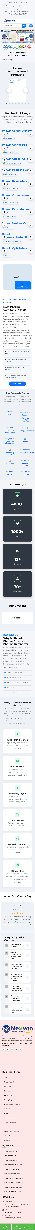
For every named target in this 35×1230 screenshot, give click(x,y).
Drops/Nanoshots (10, 1122)
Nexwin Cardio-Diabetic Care (13, 1178)
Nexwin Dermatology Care (13, 1187)
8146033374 (23, 2)
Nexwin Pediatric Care (16, 169)
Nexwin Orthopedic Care (12, 1169)
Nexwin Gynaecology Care (13, 1165)
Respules (7, 1127)
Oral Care (7, 1136)
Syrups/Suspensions (10, 1100)
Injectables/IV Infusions (12, 1104)
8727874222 (13, 2)
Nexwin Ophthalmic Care (12, 1191)
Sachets (6, 1113)
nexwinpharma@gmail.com (14, 1212)
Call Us (5, 1228)
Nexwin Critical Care (15, 158)
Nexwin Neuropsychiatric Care (16, 235)
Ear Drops (7, 1091)
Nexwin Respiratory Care (12, 1174)
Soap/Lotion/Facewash (11, 1131)
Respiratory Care (9, 1118)
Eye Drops (7, 1086)
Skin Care (7, 1140)
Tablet (6, 1077)
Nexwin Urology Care (15, 223)
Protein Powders (9, 1109)
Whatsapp (17, 1228)
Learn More (16, 384)
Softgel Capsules (9, 1082)
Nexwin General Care (11, 1151)
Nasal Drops (8, 1095)
